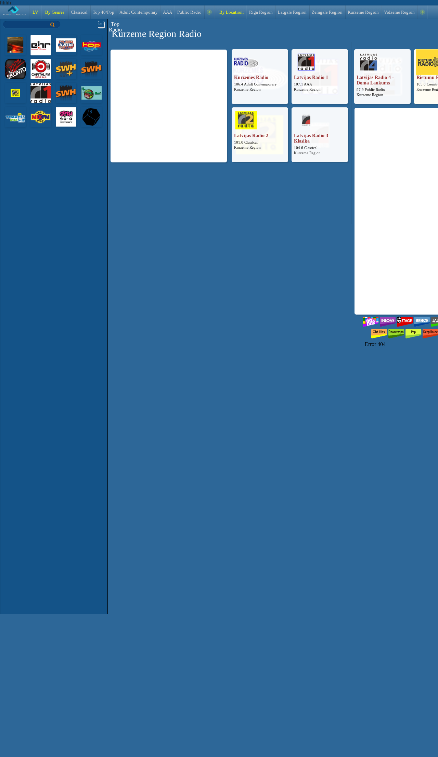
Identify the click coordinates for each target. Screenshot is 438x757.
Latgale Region (292, 12)
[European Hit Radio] (40, 44)
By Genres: (55, 12)
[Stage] (404, 320)
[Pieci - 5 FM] (91, 116)
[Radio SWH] (91, 68)
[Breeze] (421, 320)
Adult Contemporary (138, 12)
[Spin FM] (66, 116)
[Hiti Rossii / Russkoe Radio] (66, 44)
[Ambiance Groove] (15, 44)
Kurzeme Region (363, 12)
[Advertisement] (168, 99)
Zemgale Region (327, 12)
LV (35, 12)
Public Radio (189, 12)
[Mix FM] (40, 116)
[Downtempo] (396, 332)
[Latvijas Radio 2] (15, 92)
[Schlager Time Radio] (91, 92)
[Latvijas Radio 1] (40, 92)
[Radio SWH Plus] (66, 68)
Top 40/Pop (103, 12)
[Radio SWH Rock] (66, 92)
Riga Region (261, 12)
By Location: (231, 12)
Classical (79, 12)
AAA (167, 12)
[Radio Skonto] (15, 68)
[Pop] (413, 332)
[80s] (370, 320)
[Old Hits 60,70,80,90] (379, 332)
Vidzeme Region (399, 12)
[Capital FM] (40, 68)
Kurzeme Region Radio (157, 33)
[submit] (52, 24)
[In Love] (387, 320)
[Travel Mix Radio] (15, 116)
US (100, 24)
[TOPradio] (91, 44)
